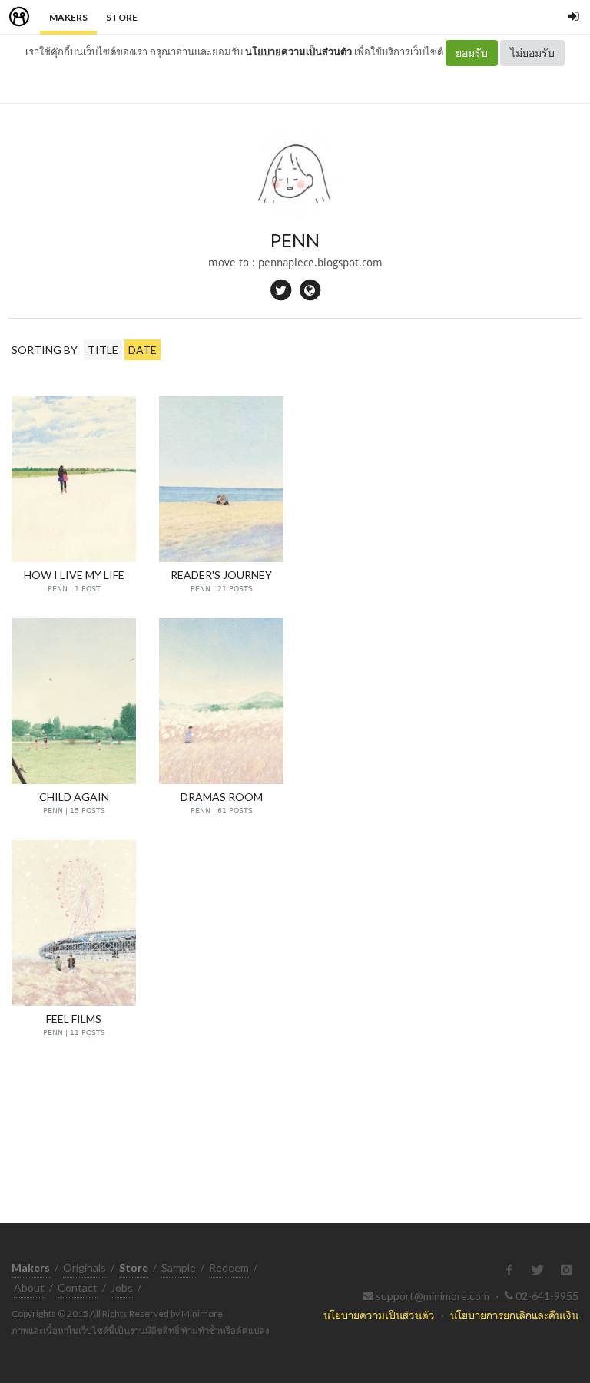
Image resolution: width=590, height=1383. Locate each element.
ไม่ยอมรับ (532, 52)
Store (122, 17)
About (29, 1287)
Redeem (229, 1267)
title (103, 349)
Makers (68, 17)
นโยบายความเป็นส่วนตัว (298, 51)
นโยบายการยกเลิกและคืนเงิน (514, 1315)
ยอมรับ (472, 52)
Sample (178, 1267)
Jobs (122, 1287)
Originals (84, 1267)
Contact (78, 1287)
